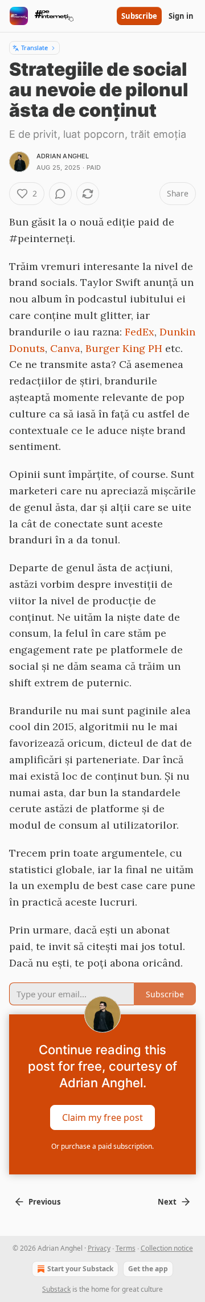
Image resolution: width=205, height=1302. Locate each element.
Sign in (181, 16)
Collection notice (167, 1248)
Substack (56, 1289)
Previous (44, 1202)
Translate (34, 47)
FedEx (139, 331)
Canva (65, 348)
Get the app (148, 1269)
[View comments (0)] (60, 193)
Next (167, 1202)
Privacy (99, 1248)
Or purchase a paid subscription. (102, 1146)
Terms (126, 1248)
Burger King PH (123, 348)
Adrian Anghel (62, 156)
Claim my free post (102, 1117)
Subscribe (139, 16)
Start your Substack (80, 1269)
